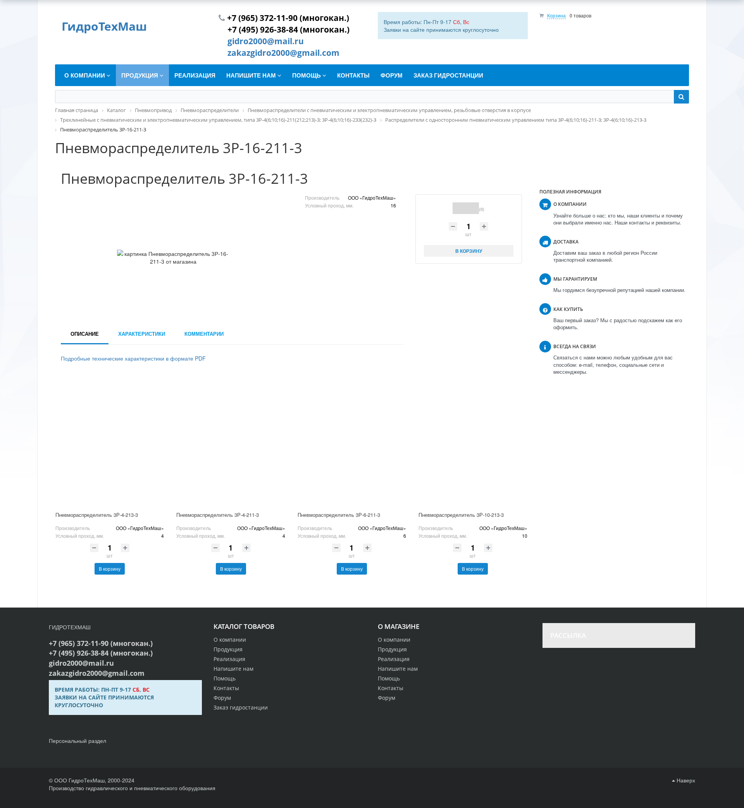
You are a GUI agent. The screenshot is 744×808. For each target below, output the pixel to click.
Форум (386, 697)
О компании (394, 639)
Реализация (394, 659)
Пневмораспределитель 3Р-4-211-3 (217, 514)
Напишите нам (398, 668)
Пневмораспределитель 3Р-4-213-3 (96, 514)
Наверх (685, 780)
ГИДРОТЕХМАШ (70, 627)
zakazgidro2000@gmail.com (283, 52)
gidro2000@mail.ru (265, 41)
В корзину (110, 568)
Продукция (392, 649)
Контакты (390, 688)
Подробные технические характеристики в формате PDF (133, 358)
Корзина (556, 15)
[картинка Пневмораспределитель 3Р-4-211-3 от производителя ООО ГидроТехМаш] (230, 442)
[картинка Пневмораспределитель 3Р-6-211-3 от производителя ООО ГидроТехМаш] (352, 442)
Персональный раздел (77, 740)
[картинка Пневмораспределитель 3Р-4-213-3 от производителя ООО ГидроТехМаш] (109, 442)
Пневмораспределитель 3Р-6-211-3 (339, 514)
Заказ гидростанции (241, 707)
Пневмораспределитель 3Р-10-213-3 (461, 514)
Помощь (389, 678)
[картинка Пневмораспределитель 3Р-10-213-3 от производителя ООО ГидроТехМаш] (472, 442)
